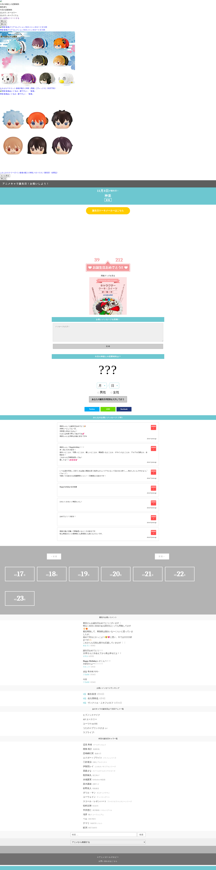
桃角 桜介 (91, 749)
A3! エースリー (90, 719)
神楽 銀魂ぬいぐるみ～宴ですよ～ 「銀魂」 (17, 94)
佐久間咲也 (96, 698)
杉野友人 (91, 788)
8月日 (19, 574)
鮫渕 (90, 827)
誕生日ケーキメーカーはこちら (108, 210)
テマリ (93, 823)
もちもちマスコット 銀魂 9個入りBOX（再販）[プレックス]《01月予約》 (28, 88)
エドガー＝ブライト (99, 758)
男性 (103, 392)
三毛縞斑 (89, 674)
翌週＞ (162, 556)
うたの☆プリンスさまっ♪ (95, 728)
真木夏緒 (91, 784)
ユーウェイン (96, 797)
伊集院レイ (99, 766)
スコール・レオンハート (107, 801)
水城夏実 (94, 779)
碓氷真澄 (96, 694)
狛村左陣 (90, 806)
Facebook (124, 409)
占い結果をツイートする (9, 18)
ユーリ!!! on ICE (90, 724)
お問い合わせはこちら (108, 861)
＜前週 (54, 556)
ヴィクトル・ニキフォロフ (105, 703)
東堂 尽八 (89, 646)
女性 (116, 392)
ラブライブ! (88, 732)
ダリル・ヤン (96, 793)
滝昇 (93, 814)
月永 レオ (89, 667)
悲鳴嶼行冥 (92, 753)
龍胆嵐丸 (91, 775)
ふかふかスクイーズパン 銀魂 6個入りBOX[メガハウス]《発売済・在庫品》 (29, 173)
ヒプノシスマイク (91, 715)
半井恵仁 (97, 810)
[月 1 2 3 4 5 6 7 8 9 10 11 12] (102, 385)
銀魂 (108, 200)
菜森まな (99, 771)
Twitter (92, 409)
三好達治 (95, 762)
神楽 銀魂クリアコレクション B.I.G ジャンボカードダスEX (22, 30)
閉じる (3, 21)
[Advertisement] (108, 234)
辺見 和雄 (94, 744)
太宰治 (88, 656)
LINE (108, 409)
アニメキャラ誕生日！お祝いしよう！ (25, 183)
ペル (89, 819)
